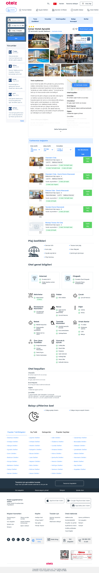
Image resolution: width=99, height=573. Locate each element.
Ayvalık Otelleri (12, 449)
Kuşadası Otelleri (80, 469)
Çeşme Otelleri (34, 438)
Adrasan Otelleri (79, 445)
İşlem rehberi (24, 525)
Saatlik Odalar (78, 10)
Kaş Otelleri (78, 465)
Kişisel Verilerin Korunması (25, 522)
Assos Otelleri (34, 473)
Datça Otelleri (12, 469)
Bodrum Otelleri (12, 457)
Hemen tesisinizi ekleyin (55, 518)
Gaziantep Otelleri (80, 438)
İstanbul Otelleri (12, 438)
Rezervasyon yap (86, 29)
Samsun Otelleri (57, 469)
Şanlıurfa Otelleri (57, 457)
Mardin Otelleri (34, 445)
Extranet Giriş (39, 540)
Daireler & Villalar (61, 10)
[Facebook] (8, 539)
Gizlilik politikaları (70, 528)
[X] (18, 539)
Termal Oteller (27, 10)
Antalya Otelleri (12, 442)
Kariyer (81, 525)
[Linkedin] (23, 539)
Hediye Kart (39, 517)
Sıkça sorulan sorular (24, 518)
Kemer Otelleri (12, 473)
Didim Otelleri (56, 473)
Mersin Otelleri (57, 461)
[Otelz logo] (11, 4)
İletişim (62, 490)
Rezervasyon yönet (42, 490)
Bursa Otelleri (34, 453)
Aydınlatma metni (70, 525)
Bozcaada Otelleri (80, 442)
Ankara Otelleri (34, 442)
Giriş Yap (88, 4)
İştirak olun (80, 490)
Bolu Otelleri (33, 465)
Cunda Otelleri (57, 445)
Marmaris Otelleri (80, 457)
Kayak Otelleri (43, 10)
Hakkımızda (69, 517)
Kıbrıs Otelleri (56, 453)
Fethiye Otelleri (57, 465)
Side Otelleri (56, 438)
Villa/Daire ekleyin (55, 521)
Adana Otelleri (79, 453)
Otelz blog (54, 539)
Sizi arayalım (19, 490)
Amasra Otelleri (57, 449)
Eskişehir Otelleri (35, 449)
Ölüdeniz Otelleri (58, 442)
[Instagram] (13, 539)
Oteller (12, 10)
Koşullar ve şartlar (71, 523)
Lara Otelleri (33, 457)
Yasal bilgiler (69, 531)
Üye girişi (38, 523)
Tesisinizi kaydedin (69, 483)
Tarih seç (88, 160)
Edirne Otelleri (34, 469)
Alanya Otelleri (12, 445)
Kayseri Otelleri (34, 461)
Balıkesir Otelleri (13, 465)
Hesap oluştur (39, 525)
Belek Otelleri (79, 461)
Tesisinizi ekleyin (72, 3)
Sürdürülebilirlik (70, 520)
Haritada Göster (81, 85)
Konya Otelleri (12, 461)
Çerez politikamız (84, 517)
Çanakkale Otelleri (80, 449)
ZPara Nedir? (39, 520)
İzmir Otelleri (11, 453)
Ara (16, 38)
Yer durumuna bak (83, 152)
